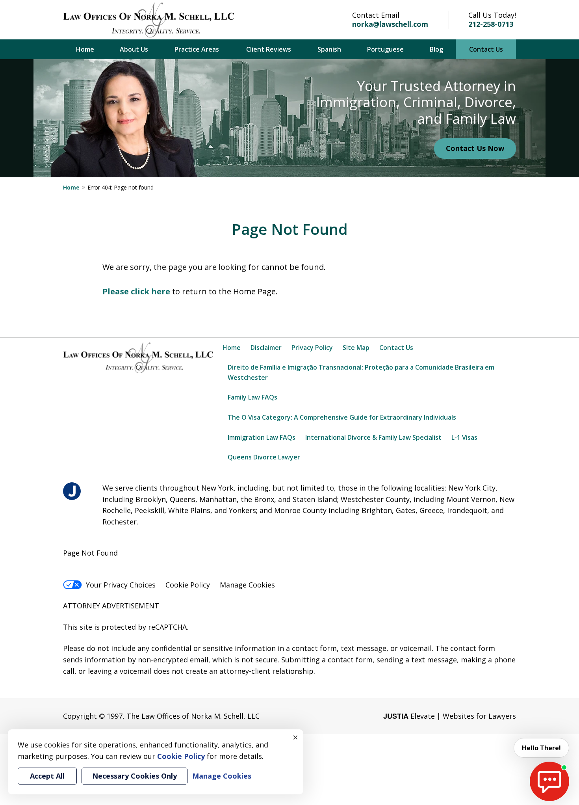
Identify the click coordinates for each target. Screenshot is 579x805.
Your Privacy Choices (121, 584)
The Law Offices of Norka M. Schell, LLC (193, 716)
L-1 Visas (464, 437)
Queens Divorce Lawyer (264, 457)
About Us (134, 49)
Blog (436, 49)
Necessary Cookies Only (134, 776)
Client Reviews (268, 49)
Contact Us (486, 49)
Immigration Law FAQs (261, 437)
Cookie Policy (187, 584)
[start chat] (549, 781)
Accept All (47, 776)
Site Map (356, 347)
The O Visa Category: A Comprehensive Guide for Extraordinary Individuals (342, 417)
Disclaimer (266, 347)
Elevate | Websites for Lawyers (449, 716)
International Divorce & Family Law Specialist (373, 437)
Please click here (136, 291)
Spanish (329, 49)
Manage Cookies (247, 584)
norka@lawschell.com (390, 24)
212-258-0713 (490, 24)
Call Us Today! (492, 15)
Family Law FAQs (252, 397)
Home (85, 49)
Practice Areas (196, 49)
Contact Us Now (475, 148)
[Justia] (72, 491)
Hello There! (541, 748)
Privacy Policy (312, 347)
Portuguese (385, 49)
